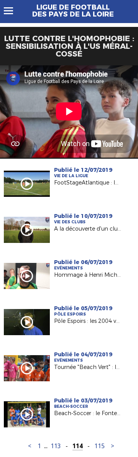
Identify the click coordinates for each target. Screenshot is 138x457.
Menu (12, 10)
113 (56, 446)
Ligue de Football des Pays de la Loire (73, 10)
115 (99, 446)
